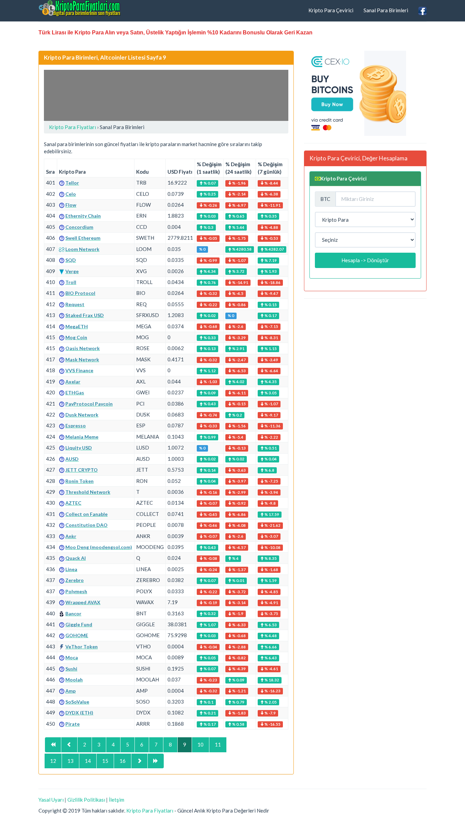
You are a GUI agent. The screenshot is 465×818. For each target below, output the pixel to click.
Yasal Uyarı (51, 800)
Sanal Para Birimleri (386, 10)
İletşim (116, 800)
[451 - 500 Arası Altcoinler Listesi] (139, 761)
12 (53, 761)
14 (88, 761)
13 (70, 761)
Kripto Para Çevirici (330, 10)
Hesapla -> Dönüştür (365, 260)
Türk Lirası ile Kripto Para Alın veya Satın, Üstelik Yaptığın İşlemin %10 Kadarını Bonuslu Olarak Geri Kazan (175, 32)
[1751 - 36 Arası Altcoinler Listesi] (156, 761)
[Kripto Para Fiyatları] (79, 8)
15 (105, 761)
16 (122, 761)
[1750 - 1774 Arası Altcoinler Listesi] (69, 744)
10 (200, 744)
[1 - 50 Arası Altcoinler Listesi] (53, 744)
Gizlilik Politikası (86, 800)
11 (218, 744)
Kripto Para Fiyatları (149, 810)
